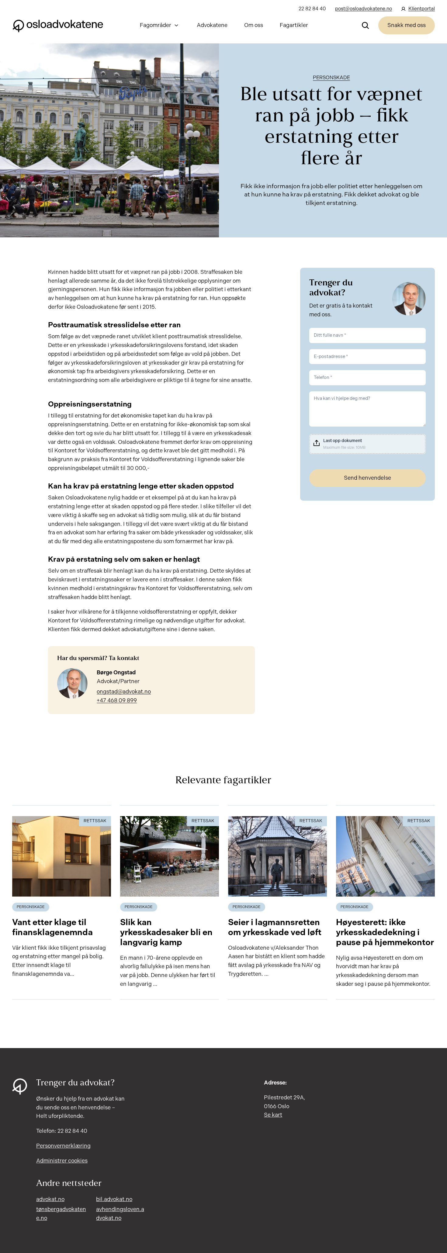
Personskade (331, 77)
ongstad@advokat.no (124, 691)
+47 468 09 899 (117, 700)
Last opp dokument (342, 440)
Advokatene (212, 25)
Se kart (273, 1115)
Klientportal (421, 9)
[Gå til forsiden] (57, 25)
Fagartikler (294, 25)
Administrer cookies (62, 1160)
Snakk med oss (406, 25)
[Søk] (365, 25)
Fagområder (155, 25)
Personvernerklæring (63, 1145)
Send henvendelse (367, 478)
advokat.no (50, 1199)
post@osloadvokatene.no (363, 9)
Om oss (253, 25)
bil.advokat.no (114, 1199)
